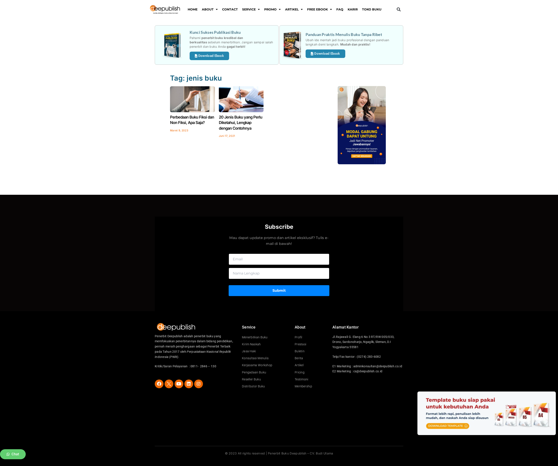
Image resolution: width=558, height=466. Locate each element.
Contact (230, 9)
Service (249, 9)
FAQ (339, 9)
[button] (398, 9)
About (208, 9)
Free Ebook (317, 9)
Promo (270, 9)
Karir (353, 9)
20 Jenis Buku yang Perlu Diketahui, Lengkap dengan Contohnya (240, 122)
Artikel (292, 9)
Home (192, 9)
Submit (279, 290)
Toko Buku (371, 9)
